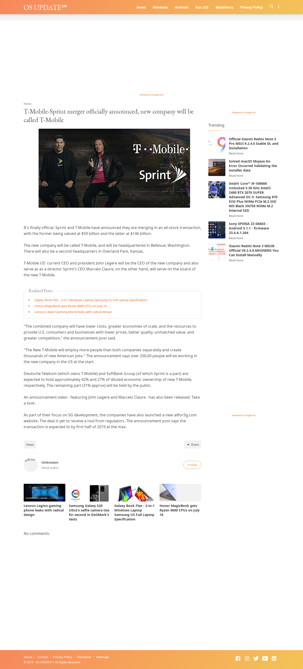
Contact (42, 657)
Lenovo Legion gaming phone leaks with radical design (73, 312)
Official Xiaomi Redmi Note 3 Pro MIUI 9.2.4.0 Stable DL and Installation (253, 143)
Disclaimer (84, 657)
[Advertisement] (151, 58)
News (141, 7)
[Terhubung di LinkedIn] (274, 659)
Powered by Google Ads (151, 94)
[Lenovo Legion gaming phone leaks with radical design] (44, 493)
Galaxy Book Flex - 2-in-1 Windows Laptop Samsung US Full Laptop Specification (91, 300)
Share (195, 444)
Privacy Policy (251, 7)
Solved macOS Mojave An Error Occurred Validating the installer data (253, 165)
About (28, 657)
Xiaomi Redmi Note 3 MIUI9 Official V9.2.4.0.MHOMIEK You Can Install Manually (254, 250)
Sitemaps (102, 657)
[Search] (271, 7)
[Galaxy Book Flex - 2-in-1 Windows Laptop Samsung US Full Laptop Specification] (135, 493)
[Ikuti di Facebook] (238, 659)
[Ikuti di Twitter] (256, 659)
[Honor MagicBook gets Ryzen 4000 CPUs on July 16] (180, 493)
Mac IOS (202, 7)
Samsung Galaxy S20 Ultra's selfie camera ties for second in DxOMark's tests (89, 512)
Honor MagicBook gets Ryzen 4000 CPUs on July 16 (71, 306)
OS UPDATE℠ (45, 7)
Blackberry (224, 7)
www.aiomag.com (107, 662)
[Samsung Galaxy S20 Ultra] (90, 493)
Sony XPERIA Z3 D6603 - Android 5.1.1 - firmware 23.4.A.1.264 (249, 228)
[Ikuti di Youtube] (265, 659)
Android (181, 7)
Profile (192, 465)
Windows (160, 7)
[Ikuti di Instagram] (247, 659)
